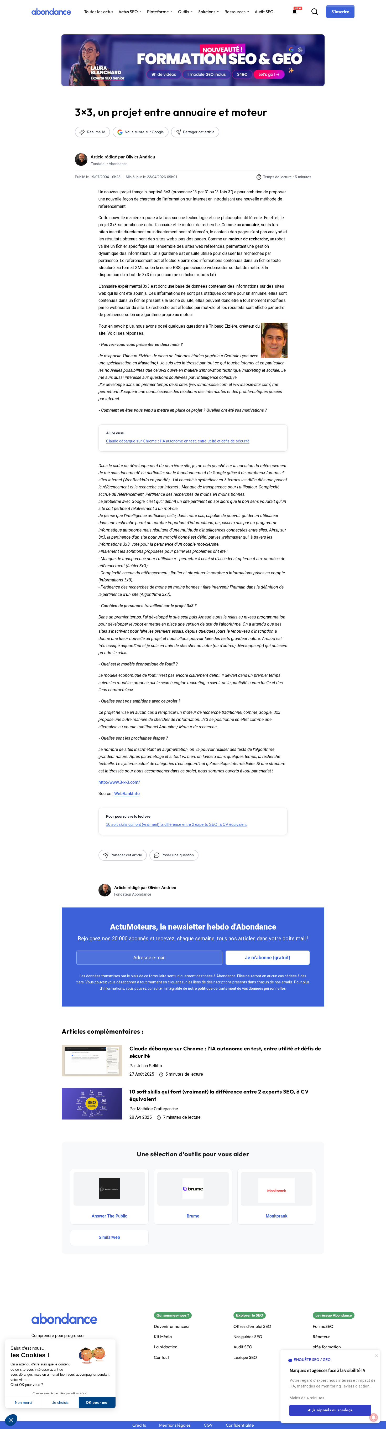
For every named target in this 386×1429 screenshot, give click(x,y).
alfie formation (327, 1346)
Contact (161, 1357)
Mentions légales (175, 1425)
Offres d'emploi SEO (252, 1326)
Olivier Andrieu (140, 157)
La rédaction (166, 1346)
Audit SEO (264, 11)
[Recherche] (314, 11)
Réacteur (321, 1336)
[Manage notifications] (373, 1417)
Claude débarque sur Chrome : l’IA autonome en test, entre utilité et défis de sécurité (177, 441)
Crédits (139, 1425)
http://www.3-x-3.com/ (119, 782)
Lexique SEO (245, 1357)
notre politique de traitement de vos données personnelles (237, 988)
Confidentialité (240, 1425)
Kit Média (163, 1336)
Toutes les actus (98, 11)
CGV (208, 1425)
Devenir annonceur (172, 1326)
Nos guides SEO (247, 1336)
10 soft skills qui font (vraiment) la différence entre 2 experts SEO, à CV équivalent (176, 824)
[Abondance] (51, 11)
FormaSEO (323, 1326)
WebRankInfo (127, 793)
